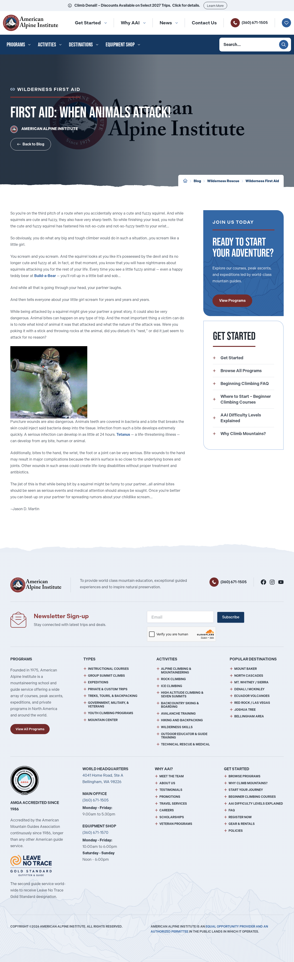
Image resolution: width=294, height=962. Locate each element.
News (166, 22)
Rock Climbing (173, 679)
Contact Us (204, 22)
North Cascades (248, 675)
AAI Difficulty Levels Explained (256, 803)
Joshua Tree (245, 709)
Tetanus (123, 434)
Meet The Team (171, 776)
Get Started (88, 22)
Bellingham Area (249, 716)
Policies (236, 830)
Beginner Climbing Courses (252, 796)
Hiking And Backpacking (182, 720)
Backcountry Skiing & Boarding (180, 705)
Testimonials (170, 790)
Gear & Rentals (242, 824)
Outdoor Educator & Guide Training (184, 735)
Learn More (215, 6)
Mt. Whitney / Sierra (251, 682)
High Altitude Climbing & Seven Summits (182, 694)
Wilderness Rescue (223, 181)
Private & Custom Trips (107, 689)
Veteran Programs (175, 824)
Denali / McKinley (249, 689)
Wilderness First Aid (262, 181)
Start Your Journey (246, 790)
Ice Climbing (171, 686)
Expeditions (98, 682)
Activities (47, 44)
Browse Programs (244, 776)
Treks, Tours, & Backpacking (112, 696)
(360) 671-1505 (255, 22)
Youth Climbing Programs (110, 713)
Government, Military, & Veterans (108, 704)
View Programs (232, 300)
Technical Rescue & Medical (185, 744)
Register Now (240, 817)
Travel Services (173, 803)
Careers (166, 810)
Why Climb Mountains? (248, 783)
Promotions (169, 796)
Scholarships (171, 817)
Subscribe (230, 617)
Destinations (81, 44)
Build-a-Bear (45, 276)
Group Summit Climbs (106, 675)
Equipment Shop (120, 44)
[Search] (283, 44)
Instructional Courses (108, 669)
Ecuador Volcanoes (252, 696)
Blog (197, 181)
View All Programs (30, 729)
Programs (16, 44)
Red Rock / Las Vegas (252, 703)
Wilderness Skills (177, 727)
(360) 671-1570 (95, 832)
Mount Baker (245, 669)
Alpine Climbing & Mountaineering (176, 670)
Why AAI (130, 22)
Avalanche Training (178, 713)
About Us (167, 783)
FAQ (232, 810)
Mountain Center (103, 720)
